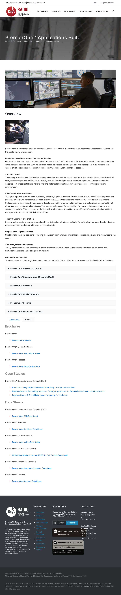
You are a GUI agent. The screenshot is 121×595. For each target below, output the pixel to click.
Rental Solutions (40, 533)
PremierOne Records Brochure (26, 366)
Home (95, 3)
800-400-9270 (19, 3)
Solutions (40, 512)
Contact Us (40, 544)
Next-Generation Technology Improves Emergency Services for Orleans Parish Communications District (58, 391)
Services (39, 516)
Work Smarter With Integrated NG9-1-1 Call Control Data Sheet (40, 455)
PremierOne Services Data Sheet (26, 481)
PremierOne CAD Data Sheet (25, 416)
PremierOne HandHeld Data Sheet (27, 429)
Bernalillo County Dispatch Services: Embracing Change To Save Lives (43, 387)
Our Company (42, 523)
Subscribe (71, 523)
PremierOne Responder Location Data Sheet (32, 468)
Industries (40, 519)
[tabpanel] (60, 403)
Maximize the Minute (21, 340)
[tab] (14, 319)
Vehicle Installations (41, 527)
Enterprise (17, 41)
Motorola (28, 41)
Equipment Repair (40, 539)
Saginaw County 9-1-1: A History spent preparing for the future (39, 395)
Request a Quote (107, 3)
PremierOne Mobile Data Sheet (26, 353)
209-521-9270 (39, 3)
